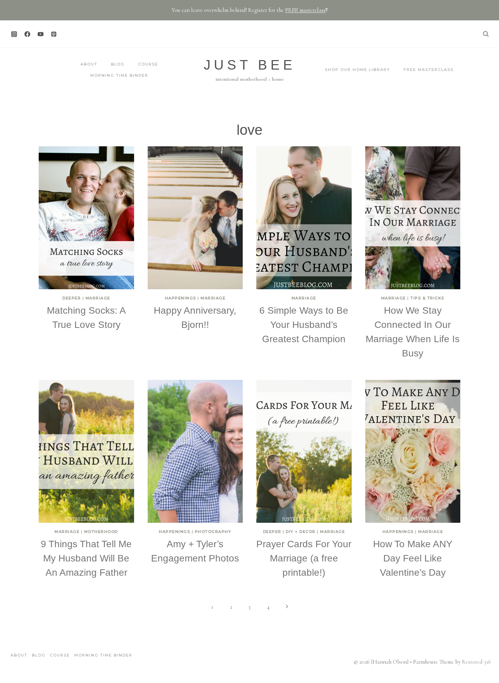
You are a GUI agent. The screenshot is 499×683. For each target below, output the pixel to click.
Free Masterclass (429, 69)
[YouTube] (40, 34)
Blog (118, 64)
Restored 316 (476, 661)
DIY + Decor (301, 531)
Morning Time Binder (119, 75)
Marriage (98, 298)
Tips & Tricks (427, 298)
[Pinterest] (53, 34)
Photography (213, 531)
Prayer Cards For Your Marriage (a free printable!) (303, 558)
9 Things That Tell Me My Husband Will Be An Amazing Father (86, 558)
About (88, 64)
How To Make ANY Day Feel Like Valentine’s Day (412, 558)
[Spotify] (67, 34)
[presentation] (86, 217)
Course (148, 64)
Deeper (71, 298)
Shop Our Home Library (357, 69)
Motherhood (101, 531)
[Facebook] (27, 34)
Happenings (180, 298)
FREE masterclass (305, 10)
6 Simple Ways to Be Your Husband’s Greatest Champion (303, 324)
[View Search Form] (486, 34)
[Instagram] (14, 34)
